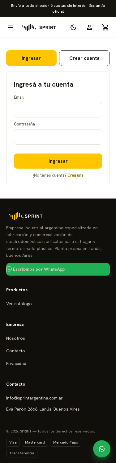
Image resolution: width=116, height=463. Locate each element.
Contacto (15, 351)
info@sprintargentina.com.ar (34, 398)
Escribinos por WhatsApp (38, 269)
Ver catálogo (19, 303)
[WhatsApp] (101, 448)
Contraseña (24, 124)
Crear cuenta (84, 58)
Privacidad (16, 363)
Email (19, 97)
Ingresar (31, 58)
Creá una (75, 175)
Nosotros (15, 338)
